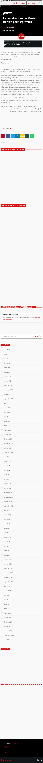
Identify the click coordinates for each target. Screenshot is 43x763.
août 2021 (7, 586)
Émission (7, 668)
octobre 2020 (8, 631)
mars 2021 (7, 609)
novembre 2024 (8, 443)
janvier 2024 (8, 488)
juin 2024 (7, 466)
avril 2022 (7, 551)
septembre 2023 (9, 506)
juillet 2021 (7, 591)
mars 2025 (7, 426)
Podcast (7, 13)
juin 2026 (7, 359)
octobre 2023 (8, 501)
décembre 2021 (8, 568)
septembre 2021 (9, 582)
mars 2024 (7, 479)
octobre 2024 (8, 448)
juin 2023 (7, 519)
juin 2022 (7, 542)
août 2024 (7, 457)
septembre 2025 (9, 399)
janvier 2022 (8, 564)
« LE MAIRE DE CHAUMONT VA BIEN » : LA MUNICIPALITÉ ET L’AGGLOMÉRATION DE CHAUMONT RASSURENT (20, 246)
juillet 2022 (7, 537)
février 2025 (7, 430)
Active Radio (17, 743)
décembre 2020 (8, 622)
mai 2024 (7, 470)
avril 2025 (7, 421)
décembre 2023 (8, 493)
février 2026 (7, 376)
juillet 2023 (7, 515)
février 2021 (7, 613)
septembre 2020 (9, 635)
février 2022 (7, 559)
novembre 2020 (8, 626)
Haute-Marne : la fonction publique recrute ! (24, 698)
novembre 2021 (8, 573)
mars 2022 (7, 555)
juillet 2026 (7, 354)
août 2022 (7, 533)
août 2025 (7, 403)
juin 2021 (7, 595)
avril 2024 (7, 475)
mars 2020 (7, 640)
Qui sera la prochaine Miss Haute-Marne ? (24, 725)
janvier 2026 (8, 381)
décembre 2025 (8, 385)
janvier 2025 (8, 434)
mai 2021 (7, 600)
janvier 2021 (8, 617)
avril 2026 (7, 368)
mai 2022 (7, 546)
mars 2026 (7, 372)
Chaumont (8, 287)
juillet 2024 (7, 461)
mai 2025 (7, 417)
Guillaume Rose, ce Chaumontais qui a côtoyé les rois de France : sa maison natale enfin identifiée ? (20, 292)
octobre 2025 (8, 394)
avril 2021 (7, 604)
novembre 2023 (8, 497)
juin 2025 (7, 412)
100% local (7, 671)
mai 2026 (7, 363)
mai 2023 (7, 524)
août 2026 (7, 350)
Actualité (8, 239)
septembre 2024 (9, 452)
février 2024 (7, 484)
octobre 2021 (8, 577)
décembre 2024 (8, 439)
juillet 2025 (7, 408)
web (11, 128)
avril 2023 (7, 528)
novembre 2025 (8, 390)
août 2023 (7, 510)
